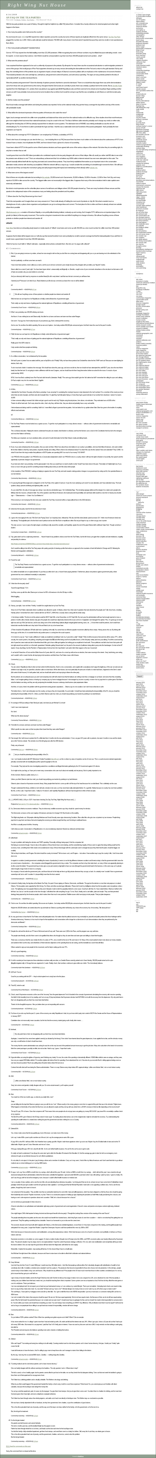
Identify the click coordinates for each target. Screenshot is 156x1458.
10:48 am (38, 478)
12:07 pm (38, 579)
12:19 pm (33, 601)
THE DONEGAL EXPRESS (143, 217)
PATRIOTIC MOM (140, 165)
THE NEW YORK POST (142, 375)
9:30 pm (35, 956)
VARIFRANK (139, 254)
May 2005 (139, 883)
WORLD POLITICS (140, 666)
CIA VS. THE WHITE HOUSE (143, 521)
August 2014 (140, 698)
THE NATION (139, 364)
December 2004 (141, 892)
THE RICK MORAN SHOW (142, 234)
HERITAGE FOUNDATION (142, 315)
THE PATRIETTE (140, 226)
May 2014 (139, 703)
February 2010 (140, 787)
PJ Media (17, 20)
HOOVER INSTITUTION (141, 318)
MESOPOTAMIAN (141, 141)
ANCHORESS (139, 28)
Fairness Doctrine (141, 549)
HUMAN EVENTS (141, 320)
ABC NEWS (139, 279)
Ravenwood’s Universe (143, 185)
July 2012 (139, 738)
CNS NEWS (139, 296)
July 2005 (139, 880)
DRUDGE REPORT (140, 305)
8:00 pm (37, 912)
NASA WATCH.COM (141, 409)
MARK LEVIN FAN (140, 445)
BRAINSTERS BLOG (141, 53)
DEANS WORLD (140, 79)
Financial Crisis (141, 551)
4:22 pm (36, 1310)
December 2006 (141, 851)
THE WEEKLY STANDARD (142, 389)
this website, (46, 177)
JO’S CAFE (139, 121)
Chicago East (140, 519)
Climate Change (141, 524)
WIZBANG (139, 265)
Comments (141, 906)
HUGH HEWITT (140, 109)
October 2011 (140, 753)
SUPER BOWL (139, 634)
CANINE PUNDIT (140, 57)
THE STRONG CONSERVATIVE (143, 241)
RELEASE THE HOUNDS (142, 187)
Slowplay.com (140, 202)
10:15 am (36, 419)
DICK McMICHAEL (141, 80)
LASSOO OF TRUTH (140, 128)
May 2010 (139, 782)
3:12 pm (39, 720)
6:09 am (40, 990)
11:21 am (37, 513)
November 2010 (141, 772)
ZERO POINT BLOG (141, 268)
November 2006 (141, 853)
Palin (137, 609)
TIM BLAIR (138, 248)
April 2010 (139, 784)
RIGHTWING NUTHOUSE (142, 478)
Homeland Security (142, 568)
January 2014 (140, 708)
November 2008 (141, 812)
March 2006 (140, 866)
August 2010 (140, 777)
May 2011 (139, 762)
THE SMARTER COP (141, 236)
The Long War (140, 646)
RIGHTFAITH (139, 194)
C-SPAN (138, 291)
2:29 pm (34, 698)
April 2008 (139, 824)
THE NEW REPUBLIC (141, 372)
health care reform (142, 565)
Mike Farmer (21, 912)
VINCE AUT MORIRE (141, 258)
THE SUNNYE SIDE (141, 242)
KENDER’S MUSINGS (142, 442)
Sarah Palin (140, 625)
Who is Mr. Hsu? (141, 661)
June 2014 (139, 701)
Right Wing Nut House (37, 4)
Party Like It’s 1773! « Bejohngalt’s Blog (28, 804)
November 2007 (141, 833)
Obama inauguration (143, 599)
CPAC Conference (141, 531)
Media (138, 588)
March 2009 (140, 806)
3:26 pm (32, 733)
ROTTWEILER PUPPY (141, 454)
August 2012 (140, 736)
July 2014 (139, 699)
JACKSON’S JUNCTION (142, 119)
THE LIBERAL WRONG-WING (143, 219)
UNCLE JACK (139, 460)
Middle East (140, 590)
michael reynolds (23, 833)
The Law (138, 644)
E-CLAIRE (138, 86)
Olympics (139, 605)
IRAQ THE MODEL (141, 118)
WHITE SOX (139, 659)
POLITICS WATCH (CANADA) (143, 343)
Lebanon (139, 582)
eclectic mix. (94, 168)
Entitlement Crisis (141, 544)
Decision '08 (140, 536)
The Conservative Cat (142, 215)
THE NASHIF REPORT (141, 457)
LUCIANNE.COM (140, 136)
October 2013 (140, 713)
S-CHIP (138, 624)
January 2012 (140, 748)
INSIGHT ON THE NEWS (142, 322)
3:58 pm (35, 749)
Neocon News (140, 155)
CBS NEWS (139, 293)
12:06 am (36, 981)
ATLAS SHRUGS (140, 37)
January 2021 (140, 682)
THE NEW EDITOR (141, 370)
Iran (137, 573)
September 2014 (141, 696)
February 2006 (140, 868)
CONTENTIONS (140, 75)
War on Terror (140, 656)
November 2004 (141, 893)
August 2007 (140, 838)
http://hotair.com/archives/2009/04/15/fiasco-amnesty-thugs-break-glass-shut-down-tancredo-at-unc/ (40, 544)
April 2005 (139, 885)
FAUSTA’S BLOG (140, 96)
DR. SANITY (139, 84)
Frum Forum (139, 556)
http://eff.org (54, 759)
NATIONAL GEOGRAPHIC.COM (144, 333)
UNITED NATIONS (141, 653)
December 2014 (141, 691)
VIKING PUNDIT (140, 256)
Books (138, 511)
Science (138, 627)
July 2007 (139, 839)
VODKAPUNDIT (140, 259)
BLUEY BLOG (139, 52)
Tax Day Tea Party (114, 37)
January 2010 (140, 789)
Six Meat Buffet (141, 200)
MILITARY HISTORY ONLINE (143, 330)
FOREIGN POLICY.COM (142, 310)
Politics (23, 20)
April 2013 (139, 723)
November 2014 (141, 693)
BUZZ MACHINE (140, 55)
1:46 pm (35, 659)
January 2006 (140, 870)
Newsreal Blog (141, 597)
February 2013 (140, 726)
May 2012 (139, 741)
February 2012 (140, 746)
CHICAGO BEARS (141, 516)
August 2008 (140, 817)
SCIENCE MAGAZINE (142, 348)
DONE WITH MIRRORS (142, 471)
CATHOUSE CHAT (140, 62)
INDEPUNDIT (139, 113)
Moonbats (139, 592)
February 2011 (140, 767)
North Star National (142, 160)
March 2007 (140, 846)
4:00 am (32, 1258)
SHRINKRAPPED (140, 199)
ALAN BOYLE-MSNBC (142, 402)
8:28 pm (38, 926)
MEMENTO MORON (141, 140)
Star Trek (138, 632)
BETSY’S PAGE (140, 47)
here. (42, 139)
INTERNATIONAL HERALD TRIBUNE (145, 323)
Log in (138, 902)
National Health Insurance (144, 593)
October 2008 (140, 814)
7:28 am (34, 1008)
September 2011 (141, 755)
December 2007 (141, 831)
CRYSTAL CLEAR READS (142, 437)
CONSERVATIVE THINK (142, 74)
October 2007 (140, 834)
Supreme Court (141, 636)
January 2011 (140, 769)
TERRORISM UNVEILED (142, 209)
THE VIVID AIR (140, 244)
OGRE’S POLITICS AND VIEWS (144, 450)
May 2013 (139, 721)
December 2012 (141, 730)
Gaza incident (140, 558)
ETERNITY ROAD (140, 473)
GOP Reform (139, 561)
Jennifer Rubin (117, 86)
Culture (138, 533)
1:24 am (35, 1441)
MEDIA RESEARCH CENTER (143, 325)
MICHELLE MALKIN (141, 143)
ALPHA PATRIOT (140, 21)
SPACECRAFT (139, 421)
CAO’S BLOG (139, 58)
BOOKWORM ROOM (141, 468)
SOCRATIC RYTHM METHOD (143, 205)
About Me (139, 7)
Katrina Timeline (141, 580)
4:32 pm (51, 804)
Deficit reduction (141, 541)
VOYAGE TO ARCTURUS (142, 428)
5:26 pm (39, 833)
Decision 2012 (141, 539)
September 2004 (141, 897)
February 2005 (140, 888)
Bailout (138, 499)
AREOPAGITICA (140, 35)
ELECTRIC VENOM (141, 89)
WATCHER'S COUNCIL (141, 658)
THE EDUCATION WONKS (143, 481)
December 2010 (141, 770)
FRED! (137, 553)
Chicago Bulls (140, 517)
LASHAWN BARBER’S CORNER (144, 126)
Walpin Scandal (141, 654)
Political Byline (141, 170)
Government (140, 563)
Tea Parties (30, 20)
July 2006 (139, 860)
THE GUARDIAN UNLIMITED (143, 359)
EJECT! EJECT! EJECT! (141, 87)
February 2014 (140, 706)
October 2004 (140, 895)
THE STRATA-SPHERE (141, 239)
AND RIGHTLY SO (140, 30)
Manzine (139, 585)
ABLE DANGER (140, 494)
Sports (138, 631)
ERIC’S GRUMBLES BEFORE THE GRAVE (144, 91)
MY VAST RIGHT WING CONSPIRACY (146, 150)
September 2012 (141, 735)
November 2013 (141, 711)
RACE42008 (139, 182)
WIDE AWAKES (140, 263)
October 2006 (140, 855)
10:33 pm (42, 967)
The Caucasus (140, 642)
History (138, 566)
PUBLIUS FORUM (140, 178)
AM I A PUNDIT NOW (142, 23)
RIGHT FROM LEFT (140, 189)
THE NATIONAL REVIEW (142, 369)
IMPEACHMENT (140, 572)
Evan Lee (21, 385)
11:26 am (38, 532)
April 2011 (139, 763)
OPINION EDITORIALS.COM (143, 340)
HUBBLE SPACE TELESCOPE (144, 404)
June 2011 (139, 760)
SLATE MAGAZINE (141, 350)
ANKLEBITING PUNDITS (142, 33)
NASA (137, 407)
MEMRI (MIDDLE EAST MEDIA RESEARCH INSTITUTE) (144, 327)
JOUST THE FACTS (140, 123)
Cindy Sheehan (141, 523)
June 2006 (139, 861)
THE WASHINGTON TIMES (143, 387)
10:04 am (35, 385)
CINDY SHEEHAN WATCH (143, 65)
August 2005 (140, 878)
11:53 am (36, 1124)
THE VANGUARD (140, 384)
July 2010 (139, 779)
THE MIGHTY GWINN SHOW (143, 362)
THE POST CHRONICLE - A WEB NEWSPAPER (144, 380)
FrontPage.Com (141, 555)
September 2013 (141, 714)
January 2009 (140, 809)
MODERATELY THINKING (142, 146)
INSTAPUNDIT (139, 114)
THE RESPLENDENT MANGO (143, 232)
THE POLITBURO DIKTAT (142, 227)
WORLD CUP (139, 664)
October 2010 (140, 774)
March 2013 (140, 725)
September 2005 (141, 877)
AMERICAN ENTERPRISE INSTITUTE (145, 283)
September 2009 (141, 795)
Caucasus (139, 514)
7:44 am (31, 1025)
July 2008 (139, 819)
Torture (138, 651)
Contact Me (139, 9)
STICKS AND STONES (141, 455)
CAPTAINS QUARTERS (142, 60)
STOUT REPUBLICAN (141, 207)
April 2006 (139, 865)
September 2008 (141, 816)
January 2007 (140, 849)
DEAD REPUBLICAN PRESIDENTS (145, 439)
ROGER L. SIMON (140, 197)
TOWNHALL (139, 391)
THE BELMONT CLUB (141, 214)
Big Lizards (139, 466)
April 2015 (139, 684)
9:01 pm (39, 1359)
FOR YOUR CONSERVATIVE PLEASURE (143, 307)
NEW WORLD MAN (141, 158)
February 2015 (140, 687)
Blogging (139, 509)
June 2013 (139, 720)
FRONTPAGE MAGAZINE (142, 313)
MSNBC (138, 332)
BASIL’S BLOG (140, 40)
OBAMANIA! (139, 602)
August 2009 (140, 797)
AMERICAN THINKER (141, 26)
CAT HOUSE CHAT (141, 435)
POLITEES (138, 342)
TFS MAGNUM (140, 210)
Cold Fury (139, 69)
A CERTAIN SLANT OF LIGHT (143, 15)
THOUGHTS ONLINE (141, 246)
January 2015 (140, 689)
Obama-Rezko (140, 600)
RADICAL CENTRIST (141, 183)
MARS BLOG (139, 406)
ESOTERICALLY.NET (141, 94)
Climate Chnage (141, 526)
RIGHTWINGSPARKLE (141, 195)
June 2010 (139, 780)
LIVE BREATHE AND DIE (142, 134)
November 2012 (141, 731)
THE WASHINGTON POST (142, 386)
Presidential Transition (143, 619)
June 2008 (139, 821)
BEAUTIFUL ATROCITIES (142, 42)
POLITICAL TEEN (140, 173)
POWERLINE (139, 175)
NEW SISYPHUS (140, 156)
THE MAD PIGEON (141, 222)
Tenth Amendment (142, 641)
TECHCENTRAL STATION (142, 354)
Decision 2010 (141, 538)
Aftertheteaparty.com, (13, 212)
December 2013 (141, 709)
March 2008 (140, 826)
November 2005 (141, 873)
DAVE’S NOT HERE (141, 77)
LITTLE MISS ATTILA (141, 133)
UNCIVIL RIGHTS (140, 459)
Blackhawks (140, 506)
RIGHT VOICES (140, 190)
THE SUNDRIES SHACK (142, 485)
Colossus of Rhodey (142, 470)
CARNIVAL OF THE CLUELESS (143, 512)
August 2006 (140, 858)
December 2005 (141, 871)
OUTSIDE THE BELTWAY (142, 163)
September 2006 (141, 856)
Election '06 (140, 543)
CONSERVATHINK (140, 72)
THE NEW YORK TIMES (142, 377)
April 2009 (139, 804)
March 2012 (140, 745)
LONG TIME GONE (141, 444)
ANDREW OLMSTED (141, 32)
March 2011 (140, 765)
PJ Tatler (138, 614)
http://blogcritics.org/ (142, 107)
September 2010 (141, 775)
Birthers (138, 504)
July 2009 (139, 799)
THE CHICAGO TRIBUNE (142, 357)
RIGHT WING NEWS (141, 192)
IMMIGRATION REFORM (142, 570)
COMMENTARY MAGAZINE (143, 298)
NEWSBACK (139, 335)
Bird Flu (138, 501)
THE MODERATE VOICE (142, 224)
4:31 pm (36, 1334)
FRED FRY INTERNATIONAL (142, 101)
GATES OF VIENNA (141, 104)
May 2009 (139, 802)
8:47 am (34, 289)
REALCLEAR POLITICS (141, 345)
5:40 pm (35, 878)
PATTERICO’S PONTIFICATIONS (144, 167)
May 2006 (139, 863)
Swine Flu (141, 502)
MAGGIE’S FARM (141, 138)
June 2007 (139, 841)
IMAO (137, 111)
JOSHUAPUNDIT (140, 475)
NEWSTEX (139, 338)
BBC (137, 286)
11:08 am (37, 504)
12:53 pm (38, 1089)
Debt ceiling (140, 534)
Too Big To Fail (140, 649)
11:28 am (36, 555)
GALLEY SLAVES (140, 102)
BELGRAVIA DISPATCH (142, 43)
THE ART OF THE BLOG (142, 212)
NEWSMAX (139, 337)
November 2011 (141, 752)
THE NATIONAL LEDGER (142, 367)
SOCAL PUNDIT (140, 204)
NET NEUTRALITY (140, 595)
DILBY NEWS (139, 301)
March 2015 (140, 686)
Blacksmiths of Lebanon (143, 48)
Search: (139, 671)
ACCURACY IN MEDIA (142, 281)
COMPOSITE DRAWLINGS (143, 70)
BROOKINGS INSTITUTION (142, 289)
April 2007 (139, 844)
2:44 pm (39, 1167)
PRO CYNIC (139, 177)
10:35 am (36, 442)
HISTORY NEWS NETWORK (143, 316)
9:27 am (32, 329)
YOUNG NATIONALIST (141, 394)
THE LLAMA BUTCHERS (142, 221)
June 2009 (139, 801)
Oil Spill (138, 604)
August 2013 (140, 716)
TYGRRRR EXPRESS (141, 253)
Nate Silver (10, 228)
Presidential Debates (143, 617)
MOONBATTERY (140, 447)
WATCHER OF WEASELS (142, 486)
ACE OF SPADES (140, 20)
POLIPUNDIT (139, 168)
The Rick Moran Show (142, 647)
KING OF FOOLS (140, 124)
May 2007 (139, 843)
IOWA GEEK (139, 440)
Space (138, 629)
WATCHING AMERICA (142, 392)
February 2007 (140, 848)
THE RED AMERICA (141, 231)
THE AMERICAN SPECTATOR (143, 355)
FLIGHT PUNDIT (140, 97)
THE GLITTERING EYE (141, 483)
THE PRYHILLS (139, 229)
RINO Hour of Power (142, 620)
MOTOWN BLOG (140, 148)
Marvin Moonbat (141, 587)
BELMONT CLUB (140, 45)
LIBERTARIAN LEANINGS (142, 129)
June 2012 (139, 740)
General (138, 560)
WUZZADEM (139, 266)
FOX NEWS (139, 311)
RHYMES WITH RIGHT (141, 476)
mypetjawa (139, 151)
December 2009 (141, 790)
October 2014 (140, 694)
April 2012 (139, 743)
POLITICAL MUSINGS (141, 172)
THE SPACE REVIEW (141, 424)
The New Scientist (141, 374)
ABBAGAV (139, 18)
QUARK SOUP (140, 414)
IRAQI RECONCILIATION (142, 575)
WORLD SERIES (140, 668)
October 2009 (140, 794)
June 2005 (139, 882)
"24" (137, 492)
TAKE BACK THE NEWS (142, 352)
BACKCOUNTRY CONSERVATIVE (144, 38)
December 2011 (141, 750)
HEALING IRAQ (140, 106)
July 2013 (139, 718)
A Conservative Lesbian (143, 16)
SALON (138, 347)
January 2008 (140, 829)
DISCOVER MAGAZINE (142, 303)
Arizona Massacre (142, 497)
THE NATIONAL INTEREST (142, 365)
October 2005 (140, 875)
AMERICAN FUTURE (141, 25)
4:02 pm (38, 795)
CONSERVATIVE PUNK (142, 300)
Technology (139, 639)
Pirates (138, 610)
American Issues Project (144, 496)
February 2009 (140, 807)
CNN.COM (139, 294)
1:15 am (35, 1416)
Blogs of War (140, 50)
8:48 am (38, 307)
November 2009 (141, 792)
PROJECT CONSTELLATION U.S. (144, 412)
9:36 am (32, 351)
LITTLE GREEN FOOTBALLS (142, 131)
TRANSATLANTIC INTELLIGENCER (144, 249)
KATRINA (138, 578)
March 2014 (140, 704)
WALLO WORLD (140, 261)
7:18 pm (32, 899)
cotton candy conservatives (145, 529)
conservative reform (142, 528)
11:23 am (32, 1071)
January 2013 (140, 728)
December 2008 (141, 811)
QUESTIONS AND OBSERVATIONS (145, 180)
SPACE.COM (139, 419)
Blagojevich (140, 507)
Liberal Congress (141, 583)
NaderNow (139, 153)
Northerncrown (141, 161)
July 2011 (139, 758)
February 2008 (140, 828)
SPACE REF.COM (140, 418)
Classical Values (141, 67)
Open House (140, 607)
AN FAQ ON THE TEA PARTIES (23, 17)
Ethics (138, 548)
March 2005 (140, 887)
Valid (139, 907)
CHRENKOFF (139, 64)
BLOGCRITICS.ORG (140, 288)
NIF (137, 449)
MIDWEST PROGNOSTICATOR (143, 145)
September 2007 (141, 836)
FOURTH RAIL (139, 99)
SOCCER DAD (139, 480)
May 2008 (139, 822)
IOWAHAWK (139, 116)
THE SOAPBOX (140, 237)
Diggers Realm (140, 82)
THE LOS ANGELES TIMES (143, 360)
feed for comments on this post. (18, 1446)
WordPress (139, 274)
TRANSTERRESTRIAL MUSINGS (144, 251)
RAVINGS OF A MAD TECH (143, 452)
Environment (140, 546)
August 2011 (140, 757)
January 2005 (140, 890)
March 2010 (140, 785)
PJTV (24, 37)
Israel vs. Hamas (141, 577)
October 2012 (140, 733)
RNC (137, 622)
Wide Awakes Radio (142, 663)
